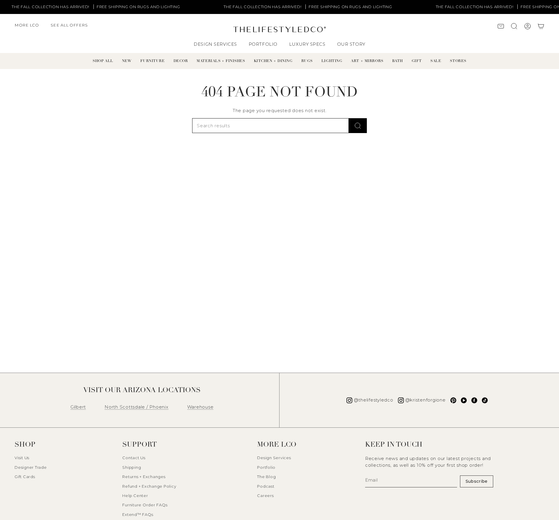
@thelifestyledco (373, 400)
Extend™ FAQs (137, 514)
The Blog (266, 476)
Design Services (274, 457)
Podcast (265, 486)
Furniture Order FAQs (144, 505)
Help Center (135, 495)
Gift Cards (25, 476)
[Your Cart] (541, 27)
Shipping (131, 467)
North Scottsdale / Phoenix (137, 407)
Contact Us (134, 457)
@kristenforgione (425, 400)
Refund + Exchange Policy (149, 486)
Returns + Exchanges (143, 476)
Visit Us (22, 457)
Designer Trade (31, 467)
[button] (30, 28)
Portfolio (266, 467)
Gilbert (78, 407)
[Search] (358, 125)
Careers (265, 495)
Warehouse (200, 407)
